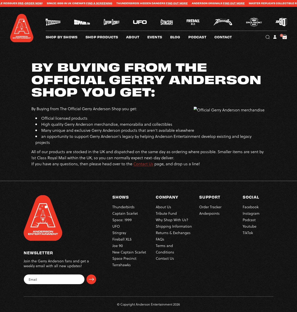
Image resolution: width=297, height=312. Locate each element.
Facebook (251, 206)
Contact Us (143, 164)
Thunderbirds (123, 206)
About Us (163, 206)
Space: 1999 (122, 219)
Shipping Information (174, 226)
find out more (223, 3)
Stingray (119, 232)
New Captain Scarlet (129, 252)
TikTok (248, 232)
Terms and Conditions (165, 249)
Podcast (249, 219)
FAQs (160, 239)
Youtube (249, 226)
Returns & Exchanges (173, 232)
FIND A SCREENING (88, 3)
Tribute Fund (166, 213)
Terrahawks (121, 264)
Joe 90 (117, 245)
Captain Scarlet (125, 213)
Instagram (251, 213)
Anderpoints (209, 213)
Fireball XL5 (122, 239)
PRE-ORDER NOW (19, 3)
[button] (136, 37)
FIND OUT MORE (166, 3)
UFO (116, 226)
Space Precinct (124, 258)
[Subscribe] (91, 279)
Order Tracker (210, 206)
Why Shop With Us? (172, 219)
